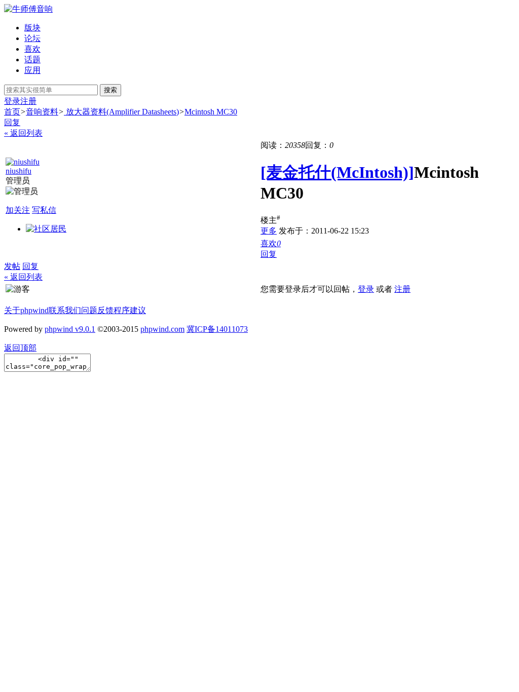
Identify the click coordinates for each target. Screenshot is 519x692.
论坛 (32, 38)
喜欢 (32, 49)
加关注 (18, 210)
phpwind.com (162, 329)
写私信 (44, 210)
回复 (12, 122)
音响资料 (42, 111)
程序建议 (130, 310)
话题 (32, 59)
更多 (269, 230)
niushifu (18, 171)
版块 (32, 27)
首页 (12, 111)
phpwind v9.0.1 (70, 329)
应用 (32, 70)
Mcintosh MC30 (210, 111)
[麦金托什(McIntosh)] (337, 172)
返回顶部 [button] (20, 347)
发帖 (12, 266)
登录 (12, 101)
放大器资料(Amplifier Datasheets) (121, 111)
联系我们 (65, 310)
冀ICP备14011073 (217, 329)
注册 (28, 101)
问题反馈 (97, 310)
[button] (271, 243)
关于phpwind (26, 310)
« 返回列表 (23, 133)
